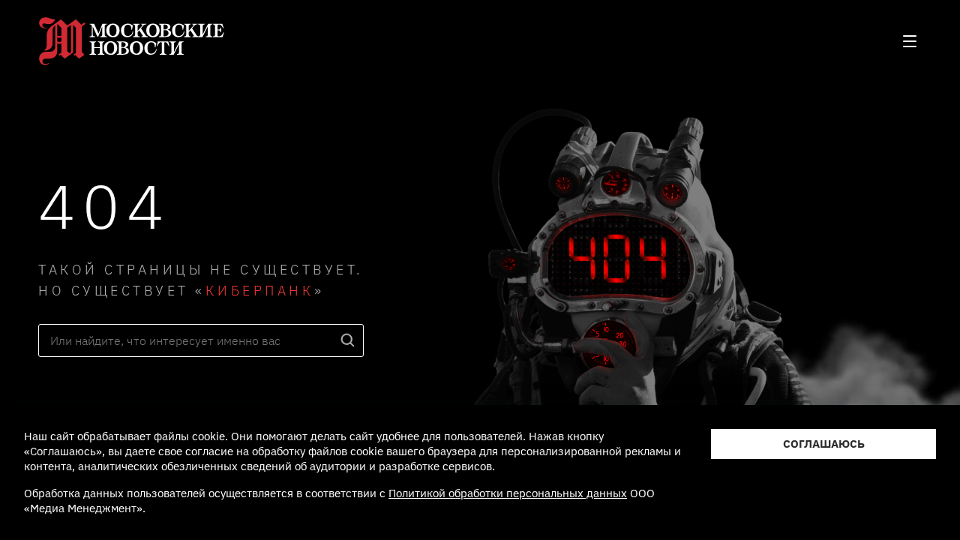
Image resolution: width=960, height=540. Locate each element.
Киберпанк (260, 290)
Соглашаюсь (824, 443)
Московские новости (132, 41)
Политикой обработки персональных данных (507, 493)
